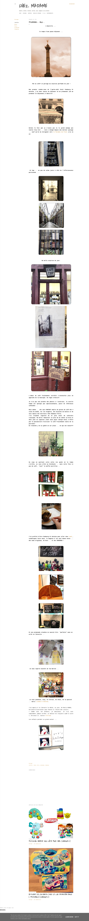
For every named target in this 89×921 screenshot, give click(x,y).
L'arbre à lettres (42, 701)
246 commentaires (37, 899)
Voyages (24, 13)
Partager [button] (16, 19)
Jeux (20, 13)
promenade (16, 27)
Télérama (48, 715)
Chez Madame (33, 5)
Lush (70, 536)
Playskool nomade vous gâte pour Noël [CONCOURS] (49, 841)
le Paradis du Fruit (60, 132)
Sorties (30, 13)
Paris (15, 26)
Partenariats (50, 13)
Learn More (69, 917)
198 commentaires (37, 843)
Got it (77, 917)
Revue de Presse (37, 13)
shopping (16, 29)
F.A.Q (44, 13)
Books (15, 24)
